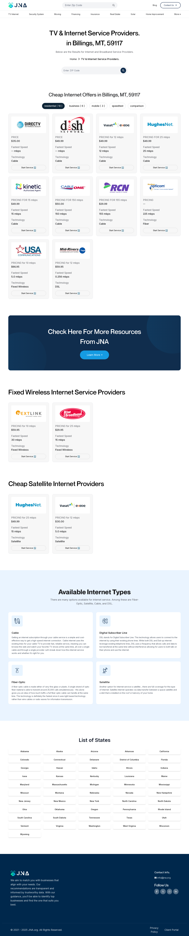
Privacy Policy (154, 929)
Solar (133, 14)
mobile (98, 105)
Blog (155, 5)
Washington (94, 826)
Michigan (94, 784)
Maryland (24, 784)
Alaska (59, 751)
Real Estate (115, 14)
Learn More (93, 354)
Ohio (24, 809)
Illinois (129, 768)
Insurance (95, 14)
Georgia (25, 768)
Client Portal (171, 929)
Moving (57, 14)
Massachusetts (59, 784)
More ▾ (177, 14)
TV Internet (13, 14)
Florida (164, 759)
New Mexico (60, 801)
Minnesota (129, 784)
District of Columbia (129, 759)
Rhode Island (164, 809)
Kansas (59, 776)
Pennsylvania (129, 809)
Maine (164, 776)
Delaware (94, 759)
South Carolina (24, 817)
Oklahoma (59, 809)
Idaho (94, 768)
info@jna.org (164, 877)
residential (53, 105)
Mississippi (164, 784)
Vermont (25, 826)
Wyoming (24, 834)
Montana (59, 793)
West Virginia (129, 826)
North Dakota (164, 801)
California (164, 751)
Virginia (59, 826)
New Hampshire (164, 793)
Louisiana (129, 776)
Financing (76, 14)
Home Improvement (155, 14)
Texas (129, 817)
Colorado (24, 759)
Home (73, 59)
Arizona (94, 751)
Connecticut (59, 759)
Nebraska (94, 793)
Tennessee (94, 817)
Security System (36, 14)
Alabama (24, 751)
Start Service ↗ (28, 167)
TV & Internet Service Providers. (100, 59)
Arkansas (129, 751)
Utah (164, 817)
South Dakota (59, 817)
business (77, 105)
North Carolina (129, 801)
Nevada (129, 793)
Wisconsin (164, 826)
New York (94, 801)
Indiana (164, 768)
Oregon (94, 809)
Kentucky (94, 776)
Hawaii (59, 768)
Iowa (24, 776)
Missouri (24, 793)
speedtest (117, 105)
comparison (137, 105)
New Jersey (24, 801)
